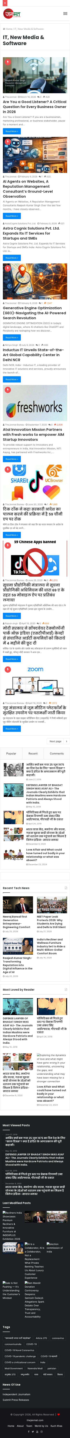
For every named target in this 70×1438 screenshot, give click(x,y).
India (42, 1362)
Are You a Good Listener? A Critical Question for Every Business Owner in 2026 (34, 106)
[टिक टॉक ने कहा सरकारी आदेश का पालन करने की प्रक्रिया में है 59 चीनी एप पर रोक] (35, 483)
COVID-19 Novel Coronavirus (19, 1350)
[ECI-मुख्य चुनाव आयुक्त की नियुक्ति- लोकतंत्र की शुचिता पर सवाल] (57, 1248)
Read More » (12, 131)
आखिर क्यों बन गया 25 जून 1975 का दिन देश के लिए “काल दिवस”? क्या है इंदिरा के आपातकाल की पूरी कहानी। (45, 770)
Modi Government (14, 1368)
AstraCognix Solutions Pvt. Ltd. (20, 223)
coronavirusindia (13, 1344)
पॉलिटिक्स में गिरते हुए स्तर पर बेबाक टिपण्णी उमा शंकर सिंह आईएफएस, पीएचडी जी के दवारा (44, 816)
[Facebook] (28, 1432)
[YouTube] (37, 1432)
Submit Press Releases (16, 1399)
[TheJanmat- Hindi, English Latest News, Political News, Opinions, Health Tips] (12, 13)
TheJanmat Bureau (14, 424)
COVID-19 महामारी (49, 1356)
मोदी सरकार (47, 1374)
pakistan (52, 1368)
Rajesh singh (11, 623)
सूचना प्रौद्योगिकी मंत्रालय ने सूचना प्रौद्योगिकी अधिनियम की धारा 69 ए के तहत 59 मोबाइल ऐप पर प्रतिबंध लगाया (33, 593)
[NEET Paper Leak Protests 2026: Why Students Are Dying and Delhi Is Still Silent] (52, 904)
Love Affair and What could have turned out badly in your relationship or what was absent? (45, 855)
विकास (60, 1374)
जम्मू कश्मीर (25, 1374)
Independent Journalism (16, 1394)
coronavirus (58, 1338)
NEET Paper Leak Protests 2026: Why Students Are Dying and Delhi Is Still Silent (51, 922)
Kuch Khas (56, 1425)
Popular (11, 753)
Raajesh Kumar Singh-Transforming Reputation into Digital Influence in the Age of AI (17, 965)
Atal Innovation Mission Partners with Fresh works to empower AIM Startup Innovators (33, 434)
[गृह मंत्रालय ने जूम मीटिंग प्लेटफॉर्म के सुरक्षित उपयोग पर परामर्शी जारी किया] (35, 682)
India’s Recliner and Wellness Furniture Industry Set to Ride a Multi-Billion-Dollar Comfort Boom (51, 946)
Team (29, 1425)
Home (8, 28)
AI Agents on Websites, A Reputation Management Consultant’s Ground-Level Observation (28, 189)
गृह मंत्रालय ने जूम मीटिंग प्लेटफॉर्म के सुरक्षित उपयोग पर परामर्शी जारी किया (34, 710)
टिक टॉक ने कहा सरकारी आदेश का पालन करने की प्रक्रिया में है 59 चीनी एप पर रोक (32, 514)
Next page (55, 741)
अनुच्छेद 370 (10, 1374)
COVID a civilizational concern (20, 1362)
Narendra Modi (35, 1368)
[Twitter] (33, 1432)
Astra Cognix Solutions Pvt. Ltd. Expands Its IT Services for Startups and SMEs (31, 233)
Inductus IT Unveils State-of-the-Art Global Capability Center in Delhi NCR (33, 354)
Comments (57, 753)
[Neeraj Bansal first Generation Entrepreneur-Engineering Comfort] (18, 904)
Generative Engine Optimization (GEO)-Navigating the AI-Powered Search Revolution (34, 312)
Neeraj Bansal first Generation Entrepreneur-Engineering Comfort (16, 922)
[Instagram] (41, 1432)
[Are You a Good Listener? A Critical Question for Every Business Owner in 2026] (35, 75)
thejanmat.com (35, 1420)
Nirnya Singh (11, 345)
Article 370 (41, 1338)
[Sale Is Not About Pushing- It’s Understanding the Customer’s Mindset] (13, 1290)
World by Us (41, 1425)
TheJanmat (10, 97)
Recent (33, 753)
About (20, 1425)
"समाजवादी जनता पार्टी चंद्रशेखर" (18, 1338)
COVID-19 (31, 1344)
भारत (36, 1374)
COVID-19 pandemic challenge (20, 1356)
